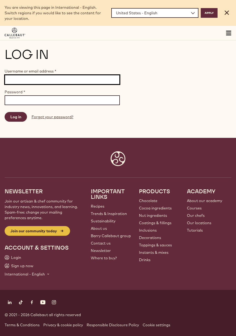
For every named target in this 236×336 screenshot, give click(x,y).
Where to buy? (104, 258)
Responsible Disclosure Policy (113, 325)
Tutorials (195, 230)
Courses (194, 208)
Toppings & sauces (155, 245)
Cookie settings (156, 325)
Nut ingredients (153, 215)
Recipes (97, 206)
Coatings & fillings (155, 223)
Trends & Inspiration (109, 213)
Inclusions (148, 230)
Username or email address (30, 71)
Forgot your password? (52, 117)
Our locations (199, 223)
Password (15, 92)
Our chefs (196, 215)
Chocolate (148, 200)
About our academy (204, 200)
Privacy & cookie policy (63, 325)
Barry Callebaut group (111, 235)
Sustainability (103, 221)
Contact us (101, 243)
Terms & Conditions (22, 325)
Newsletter (101, 250)
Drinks (144, 259)
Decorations (150, 237)
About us (99, 228)
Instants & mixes (153, 252)
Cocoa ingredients (155, 208)
